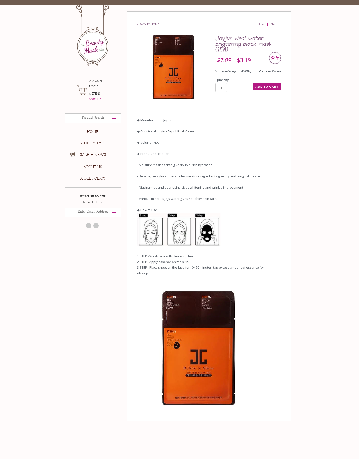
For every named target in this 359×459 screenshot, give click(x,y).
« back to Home (148, 24)
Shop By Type (93, 143)
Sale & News (93, 155)
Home (92, 132)
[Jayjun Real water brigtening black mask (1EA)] (173, 67)
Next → (275, 24)
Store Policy (93, 178)
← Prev (259, 24)
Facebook (88, 225)
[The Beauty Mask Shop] (92, 31)
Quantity (222, 80)
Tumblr (96, 225)
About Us (93, 167)
